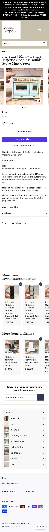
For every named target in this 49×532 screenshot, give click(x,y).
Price (5, 112)
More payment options (24, 145)
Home (4, 51)
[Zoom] (39, 101)
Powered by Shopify (11, 526)
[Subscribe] (40, 397)
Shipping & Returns (10, 483)
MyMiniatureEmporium (19, 278)
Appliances (26, 333)
